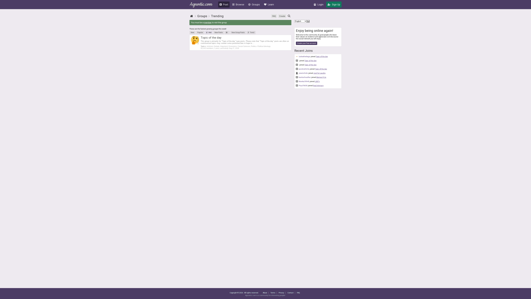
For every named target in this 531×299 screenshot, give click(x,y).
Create (282, 16)
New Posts (219, 32)
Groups (256, 4)
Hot (210, 32)
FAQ (274, 16)
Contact (290, 293)
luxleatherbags (304, 57)
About (265, 293)
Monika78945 (303, 81)
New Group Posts (238, 32)
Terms (272, 293)
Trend (252, 32)
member (208, 22)
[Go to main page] (191, 16)
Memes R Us (321, 77)
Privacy (281, 293)
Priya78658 (302, 86)
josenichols (303, 73)
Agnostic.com (201, 5)
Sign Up (336, 4)
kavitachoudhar (304, 77)
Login (320, 4)
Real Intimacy (318, 86)
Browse (240, 4)
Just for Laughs (319, 73)
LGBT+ (317, 81)
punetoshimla (303, 69)
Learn (271, 4)
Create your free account (306, 43)
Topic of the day (322, 57)
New (192, 32)
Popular (200, 32)
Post (225, 4)
